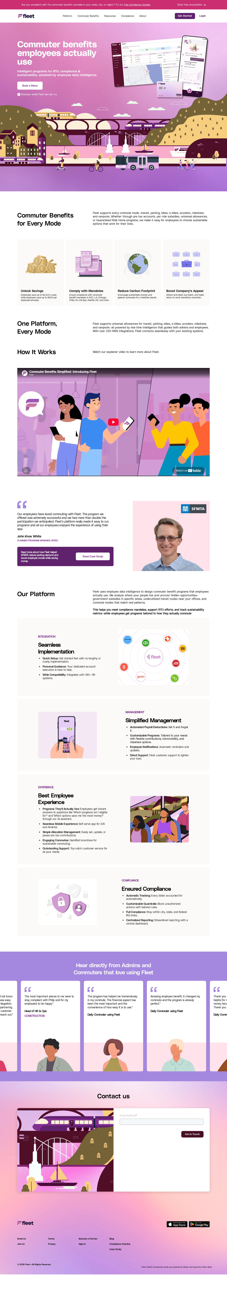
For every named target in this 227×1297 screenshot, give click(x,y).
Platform (67, 15)
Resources (110, 15)
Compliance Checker (120, 1244)
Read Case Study (93, 556)
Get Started (185, 15)
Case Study (115, 1249)
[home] (26, 16)
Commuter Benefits (88, 15)
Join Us (21, 1244)
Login (202, 15)
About (142, 15)
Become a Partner (88, 1238)
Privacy (51, 1244)
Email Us (21, 1238)
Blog (111, 1238)
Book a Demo (30, 85)
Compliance (127, 15)
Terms (51, 1238)
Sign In (82, 1244)
